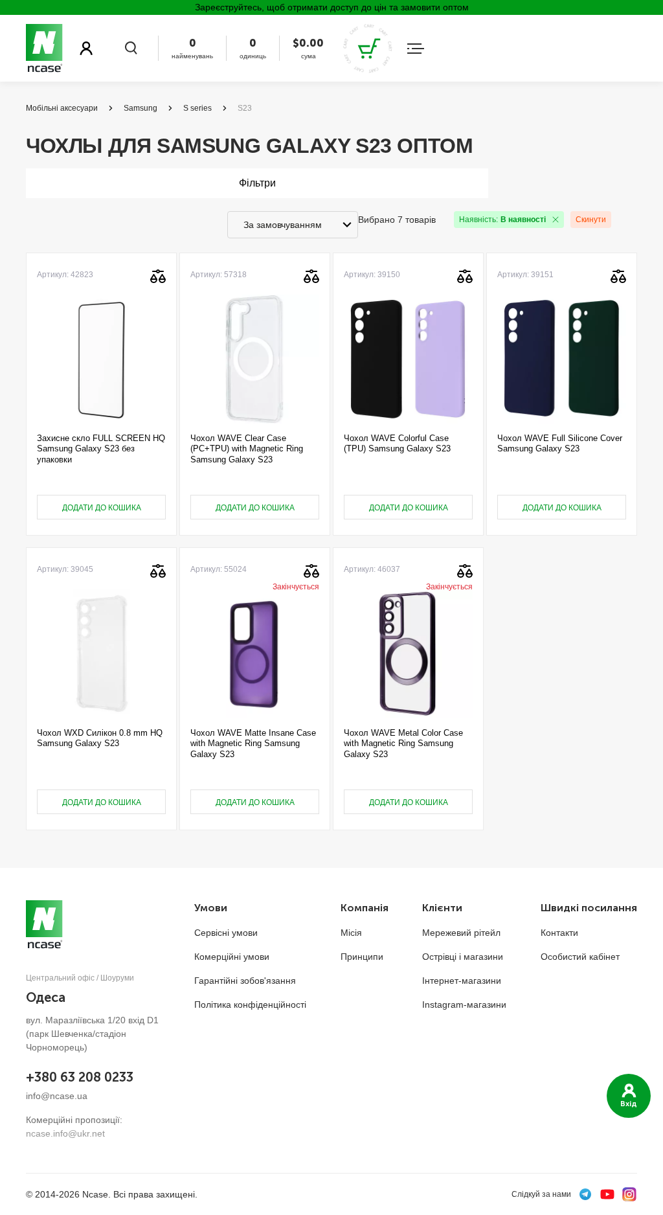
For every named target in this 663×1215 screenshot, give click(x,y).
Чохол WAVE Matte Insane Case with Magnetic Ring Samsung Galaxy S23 (253, 743)
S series (197, 108)
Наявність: (502, 219)
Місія (351, 932)
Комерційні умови (231, 956)
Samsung (140, 108)
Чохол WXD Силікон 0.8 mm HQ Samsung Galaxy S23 (100, 738)
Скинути (591, 219)
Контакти (559, 932)
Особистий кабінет (580, 956)
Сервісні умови (226, 932)
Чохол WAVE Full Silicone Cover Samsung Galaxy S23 (559, 443)
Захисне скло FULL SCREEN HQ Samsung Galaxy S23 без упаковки (101, 448)
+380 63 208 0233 (79, 1077)
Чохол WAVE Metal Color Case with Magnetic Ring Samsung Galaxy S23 (403, 743)
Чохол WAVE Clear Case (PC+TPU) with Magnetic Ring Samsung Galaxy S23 (246, 448)
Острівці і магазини (462, 956)
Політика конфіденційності (250, 1004)
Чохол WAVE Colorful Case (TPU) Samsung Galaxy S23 (397, 443)
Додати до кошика (101, 507)
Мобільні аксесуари (62, 108)
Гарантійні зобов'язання (245, 980)
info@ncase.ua (56, 1096)
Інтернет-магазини (461, 980)
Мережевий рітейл (461, 932)
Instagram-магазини (464, 1004)
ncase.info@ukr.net (65, 1133)
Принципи (362, 956)
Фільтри (257, 182)
